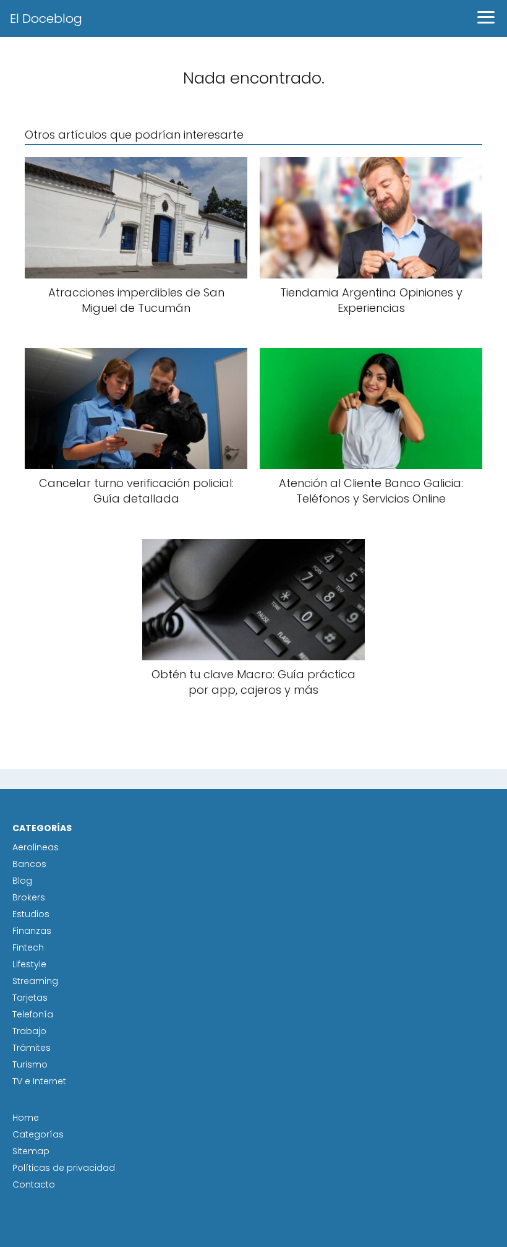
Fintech (28, 947)
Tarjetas (30, 997)
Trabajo (29, 1031)
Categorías (38, 1134)
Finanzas (31, 931)
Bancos (29, 864)
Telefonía (32, 1014)
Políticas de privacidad (63, 1168)
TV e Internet (39, 1081)
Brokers (28, 897)
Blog (22, 880)
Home (25, 1117)
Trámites (31, 1048)
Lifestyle (29, 964)
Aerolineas (35, 847)
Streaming (35, 981)
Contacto (33, 1184)
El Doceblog (46, 18)
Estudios (30, 914)
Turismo (30, 1064)
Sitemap (30, 1151)
